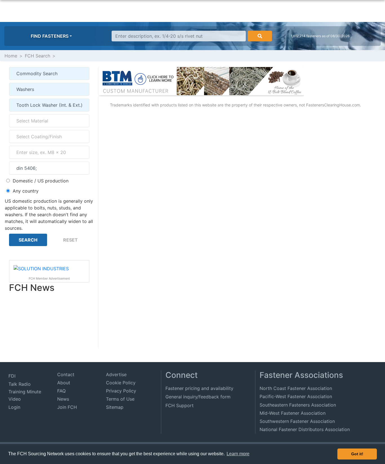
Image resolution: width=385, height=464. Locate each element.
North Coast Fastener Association (296, 388)
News (63, 399)
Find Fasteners (49, 36)
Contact (65, 374)
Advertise (116, 374)
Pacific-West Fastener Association (296, 396)
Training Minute (24, 391)
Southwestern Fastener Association (297, 421)
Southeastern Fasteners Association (298, 405)
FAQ (61, 391)
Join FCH (67, 407)
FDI (12, 376)
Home (11, 56)
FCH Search (37, 56)
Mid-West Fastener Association (293, 413)
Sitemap (114, 407)
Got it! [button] (357, 454)
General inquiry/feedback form (198, 397)
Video (14, 399)
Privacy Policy (121, 391)
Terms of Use (120, 399)
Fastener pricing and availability (199, 388)
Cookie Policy (121, 382)
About (63, 382)
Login (14, 407)
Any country (26, 191)
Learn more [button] (238, 453)
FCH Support (179, 405)
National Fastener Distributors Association (305, 429)
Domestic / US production (40, 181)
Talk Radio (19, 384)
